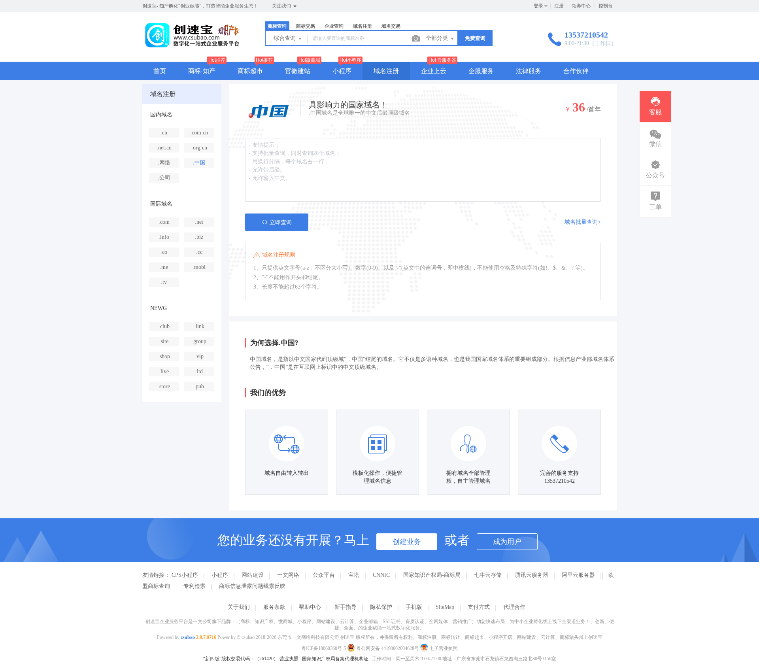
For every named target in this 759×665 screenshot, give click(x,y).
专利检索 (194, 586)
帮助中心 (310, 607)
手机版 (414, 607)
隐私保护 (381, 607)
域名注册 (386, 71)
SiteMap (445, 607)
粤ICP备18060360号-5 (323, 648)
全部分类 (437, 38)
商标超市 (250, 71)
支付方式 (479, 607)
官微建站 (297, 71)
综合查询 (285, 38)
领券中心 (581, 6)
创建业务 (407, 542)
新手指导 (345, 607)
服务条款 (274, 607)
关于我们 (239, 607)
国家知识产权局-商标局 (432, 575)
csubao (188, 637)
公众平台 (324, 575)
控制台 (606, 6)
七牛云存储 (488, 575)
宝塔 (353, 575)
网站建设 (253, 575)
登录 (538, 6)
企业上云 (433, 71)
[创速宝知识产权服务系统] (191, 45)
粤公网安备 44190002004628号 (387, 648)
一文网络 (288, 575)
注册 (559, 6)
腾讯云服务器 (531, 575)
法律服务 (528, 71)
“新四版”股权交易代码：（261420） (240, 658)
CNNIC (381, 575)
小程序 (341, 71)
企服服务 (481, 71)
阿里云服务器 (578, 575)
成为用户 (507, 542)
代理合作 (514, 607)
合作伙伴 (576, 71)
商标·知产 (201, 71)
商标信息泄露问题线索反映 (252, 586)
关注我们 (282, 6)
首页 (159, 71)
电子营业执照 (443, 648)
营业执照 (288, 658)
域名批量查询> (583, 222)
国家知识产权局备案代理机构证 (335, 658)
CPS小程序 (185, 575)
